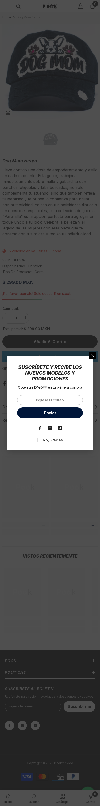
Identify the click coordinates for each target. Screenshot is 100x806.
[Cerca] (92, 355)
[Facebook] (40, 428)
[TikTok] (60, 428)
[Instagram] (50, 428)
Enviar (50, 413)
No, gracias (53, 440)
